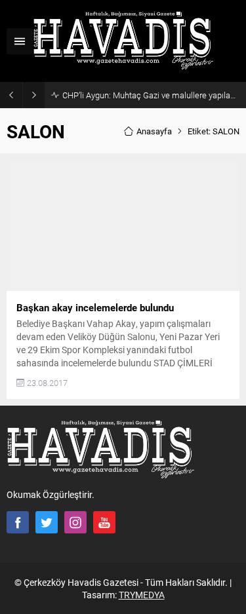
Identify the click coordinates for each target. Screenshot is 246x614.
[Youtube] (104, 522)
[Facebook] (18, 522)
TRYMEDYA (142, 594)
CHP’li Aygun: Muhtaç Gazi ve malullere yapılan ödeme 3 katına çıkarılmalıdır (150, 95)
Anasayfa (154, 131)
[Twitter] (46, 522)
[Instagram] (75, 522)
